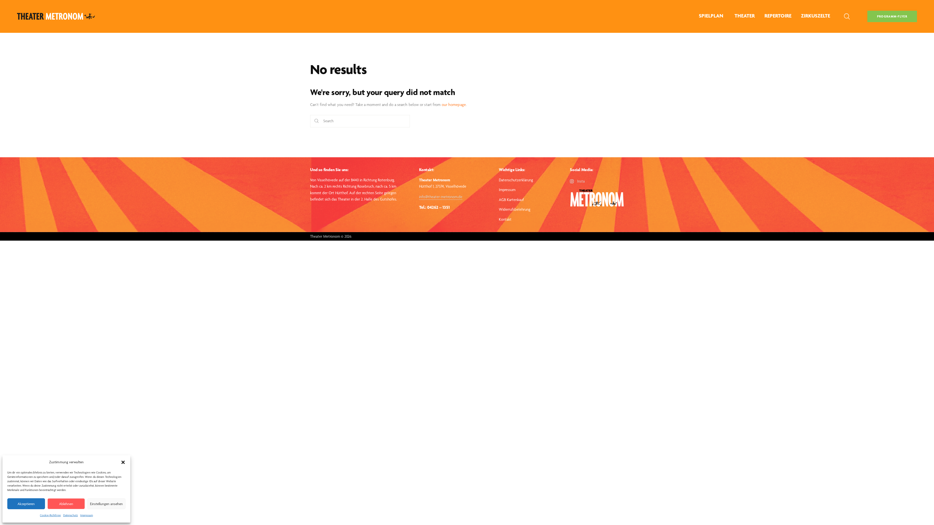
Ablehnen (66, 504)
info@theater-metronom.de (440, 196)
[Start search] (316, 121)
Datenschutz (70, 515)
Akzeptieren (26, 504)
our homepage (454, 104)
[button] (123, 462)
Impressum (86, 515)
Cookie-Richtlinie (50, 515)
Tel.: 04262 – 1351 (434, 207)
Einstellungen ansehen (106, 504)
